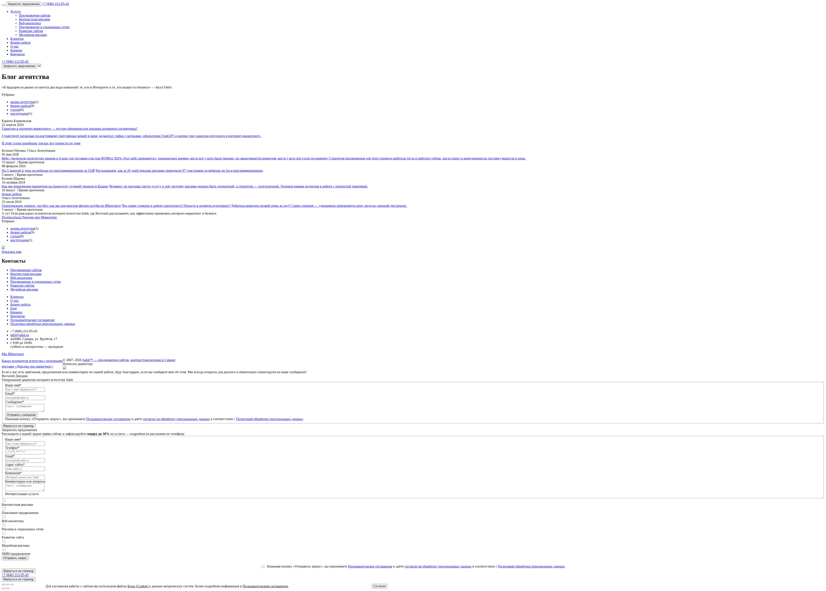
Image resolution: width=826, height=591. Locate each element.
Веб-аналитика (30, 23)
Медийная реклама (33, 35)
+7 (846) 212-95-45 (55, 4)
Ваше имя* (13, 385)
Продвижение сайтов (34, 15)
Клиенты (17, 38)
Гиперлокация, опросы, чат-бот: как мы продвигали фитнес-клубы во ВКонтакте (61, 205)
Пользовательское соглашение (32, 320)
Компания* (13, 473)
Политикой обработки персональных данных (269, 419)
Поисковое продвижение (20, 513)
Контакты (17, 54)
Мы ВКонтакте (13, 354)
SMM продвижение (16, 553)
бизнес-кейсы (20, 106)
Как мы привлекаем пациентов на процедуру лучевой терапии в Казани (55, 186)
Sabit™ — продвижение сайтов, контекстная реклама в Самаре (129, 360)
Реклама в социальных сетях (23, 529)
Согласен (379, 586)
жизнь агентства (22, 102)
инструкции (19, 113)
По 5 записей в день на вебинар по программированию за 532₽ (48, 170)
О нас (14, 46)
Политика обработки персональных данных (42, 324)
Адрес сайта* (15, 464)
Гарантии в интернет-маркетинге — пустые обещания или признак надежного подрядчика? (69, 128)
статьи (15, 109)
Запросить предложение (24, 4)
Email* (10, 393)
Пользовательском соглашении (265, 586)
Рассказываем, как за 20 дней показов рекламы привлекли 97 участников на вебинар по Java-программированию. (179, 170)
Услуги (15, 11)
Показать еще (12, 252)
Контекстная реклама (34, 19)
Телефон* (12, 448)
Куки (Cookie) (138, 586)
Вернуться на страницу (18, 425)
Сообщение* (14, 402)
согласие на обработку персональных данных (176, 419)
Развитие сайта (13, 537)
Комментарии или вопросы (25, 481)
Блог (13, 308)
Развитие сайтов (31, 31)
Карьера (16, 50)
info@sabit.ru (19, 335)
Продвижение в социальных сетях (44, 27)
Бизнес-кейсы (20, 42)
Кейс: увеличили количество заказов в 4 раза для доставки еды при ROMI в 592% (62, 158)
